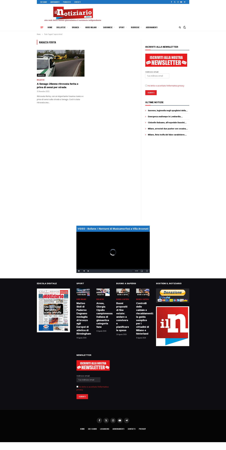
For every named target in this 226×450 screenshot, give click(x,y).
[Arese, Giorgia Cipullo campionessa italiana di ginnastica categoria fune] (103, 292)
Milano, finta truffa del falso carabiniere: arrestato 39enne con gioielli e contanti (166, 134)
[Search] (179, 27)
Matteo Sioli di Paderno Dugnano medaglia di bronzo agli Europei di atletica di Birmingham (83, 318)
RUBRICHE (135, 27)
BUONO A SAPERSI (123, 295)
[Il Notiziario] (72, 14)
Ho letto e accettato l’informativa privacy (166, 85)
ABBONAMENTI (55, 2)
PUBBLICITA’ (67, 2)
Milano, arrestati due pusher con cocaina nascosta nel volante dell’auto (167, 128)
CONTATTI (77, 2)
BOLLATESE (61, 27)
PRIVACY (142, 429)
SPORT (122, 27)
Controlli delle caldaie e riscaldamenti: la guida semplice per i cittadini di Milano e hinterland (142, 318)
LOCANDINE (104, 429)
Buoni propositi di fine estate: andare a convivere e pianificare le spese (122, 317)
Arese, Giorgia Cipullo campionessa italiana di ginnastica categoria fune (103, 315)
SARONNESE (107, 27)
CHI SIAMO (43, 2)
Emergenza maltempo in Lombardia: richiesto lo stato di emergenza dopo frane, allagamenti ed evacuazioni (168, 116)
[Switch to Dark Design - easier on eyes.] (184, 27)
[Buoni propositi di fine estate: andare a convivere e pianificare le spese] (123, 292)
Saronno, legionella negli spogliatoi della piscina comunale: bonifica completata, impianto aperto (167, 110)
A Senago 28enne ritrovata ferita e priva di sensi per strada (57, 85)
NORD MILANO (91, 27)
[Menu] (42, 27)
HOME (50, 27)
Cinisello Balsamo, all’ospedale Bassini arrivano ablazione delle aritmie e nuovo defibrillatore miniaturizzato (166, 122)
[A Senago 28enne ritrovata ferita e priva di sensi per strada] (60, 63)
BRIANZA (75, 27)
